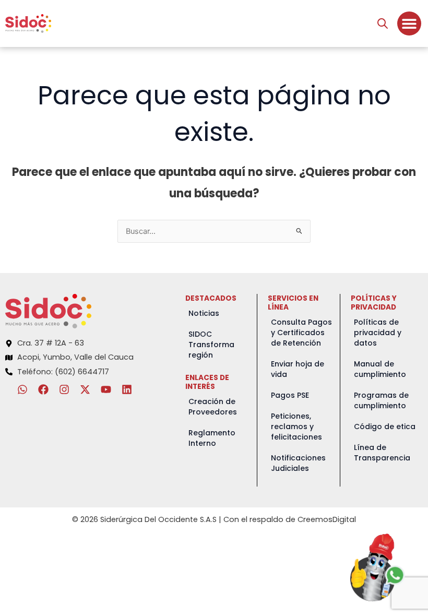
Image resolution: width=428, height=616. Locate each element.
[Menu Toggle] (409, 23)
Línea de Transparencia (382, 452)
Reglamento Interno (211, 438)
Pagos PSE (290, 395)
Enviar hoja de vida (297, 369)
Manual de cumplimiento (380, 369)
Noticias (203, 313)
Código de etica (384, 426)
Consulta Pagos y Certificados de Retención (301, 332)
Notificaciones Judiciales (298, 463)
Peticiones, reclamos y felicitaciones (296, 426)
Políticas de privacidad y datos (377, 332)
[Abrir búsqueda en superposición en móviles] (382, 23)
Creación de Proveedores (212, 406)
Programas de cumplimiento (381, 400)
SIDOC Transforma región (211, 344)
